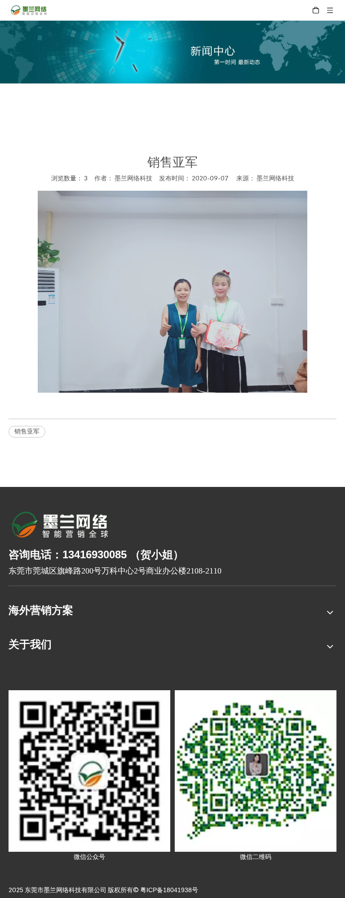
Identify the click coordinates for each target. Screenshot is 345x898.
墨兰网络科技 (275, 178)
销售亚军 (27, 431)
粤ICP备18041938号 (169, 890)
